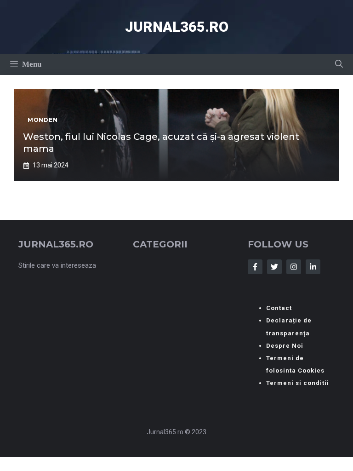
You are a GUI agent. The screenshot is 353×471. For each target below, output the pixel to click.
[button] (339, 64)
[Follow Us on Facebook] (255, 266)
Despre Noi (284, 345)
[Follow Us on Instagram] (293, 266)
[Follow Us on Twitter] (274, 266)
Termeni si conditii (297, 382)
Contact (279, 307)
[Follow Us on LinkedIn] (313, 266)
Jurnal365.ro (176, 26)
